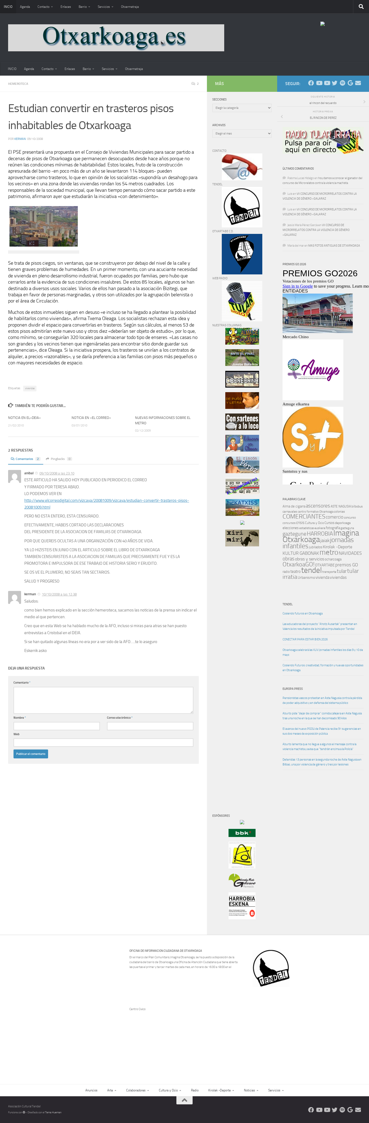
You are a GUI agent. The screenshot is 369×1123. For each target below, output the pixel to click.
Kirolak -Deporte (337, 546)
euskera (319, 528)
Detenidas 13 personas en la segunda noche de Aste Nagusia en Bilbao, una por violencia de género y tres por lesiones (322, 762)
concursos (289, 523)
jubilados (315, 547)
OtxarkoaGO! (298, 564)
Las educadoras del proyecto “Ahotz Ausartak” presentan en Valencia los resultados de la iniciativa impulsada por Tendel (320, 626)
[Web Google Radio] (350, 83)
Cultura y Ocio (314, 523)
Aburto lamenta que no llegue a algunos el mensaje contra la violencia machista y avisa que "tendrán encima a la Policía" (319, 746)
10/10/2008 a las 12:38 (59, 594)
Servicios (104, 7)
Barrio (83, 7)
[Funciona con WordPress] (24, 1112)
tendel (311, 570)
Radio (195, 1090)
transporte (329, 572)
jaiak (325, 540)
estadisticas (306, 528)
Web (16, 734)
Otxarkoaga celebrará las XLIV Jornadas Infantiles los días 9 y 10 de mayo (323, 652)
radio (286, 572)
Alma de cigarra (294, 506)
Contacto (43, 7)
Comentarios (27, 459)
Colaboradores (136, 1090)
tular (342, 571)
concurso (350, 517)
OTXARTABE (325, 565)
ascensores (318, 506)
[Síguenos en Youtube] (319, 83)
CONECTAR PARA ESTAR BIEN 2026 (305, 639)
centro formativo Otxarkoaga (315, 511)
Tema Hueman (53, 1112)
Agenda (25, 7)
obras (288, 559)
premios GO (346, 564)
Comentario (22, 682)
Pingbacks (61, 459)
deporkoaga (343, 523)
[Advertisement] (228, 643)
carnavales (290, 511)
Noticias (249, 1090)
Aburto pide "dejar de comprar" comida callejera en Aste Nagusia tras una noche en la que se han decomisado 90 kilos (322, 716)
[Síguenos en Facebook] (311, 83)
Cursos (329, 523)
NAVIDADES (350, 553)
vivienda (322, 577)
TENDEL (288, 604)
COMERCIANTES (304, 516)
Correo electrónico (120, 717)
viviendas (30, 388)
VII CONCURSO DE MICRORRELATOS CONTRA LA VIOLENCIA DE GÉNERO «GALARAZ (316, 230)
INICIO (8, 7)
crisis (300, 522)
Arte (110, 1090)
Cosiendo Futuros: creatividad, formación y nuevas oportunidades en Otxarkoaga (323, 668)
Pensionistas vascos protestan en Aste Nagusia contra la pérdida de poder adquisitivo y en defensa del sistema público (322, 700)
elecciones (291, 528)
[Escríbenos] (358, 83)
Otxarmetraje (130, 7)
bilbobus (357, 506)
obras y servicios (309, 559)
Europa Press (293, 689)
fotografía (333, 528)
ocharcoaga (333, 559)
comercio (334, 517)
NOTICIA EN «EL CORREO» (91, 418)
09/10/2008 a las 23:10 (56, 473)
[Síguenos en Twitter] (334, 83)
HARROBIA (320, 533)
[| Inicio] (116, 37)
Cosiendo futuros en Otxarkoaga (303, 613)
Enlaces (66, 7)
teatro (295, 571)
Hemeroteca (18, 84)
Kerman (20, 139)
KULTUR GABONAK (301, 553)
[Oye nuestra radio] (342, 83)
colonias (339, 511)
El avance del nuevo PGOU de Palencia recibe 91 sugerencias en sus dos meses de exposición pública (322, 731)
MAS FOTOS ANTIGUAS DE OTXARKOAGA (334, 245)
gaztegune (294, 534)
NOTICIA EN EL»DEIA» (24, 418)
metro (329, 552)
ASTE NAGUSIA (341, 506)
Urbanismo (306, 577)
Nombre (20, 717)
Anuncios (91, 1090)
